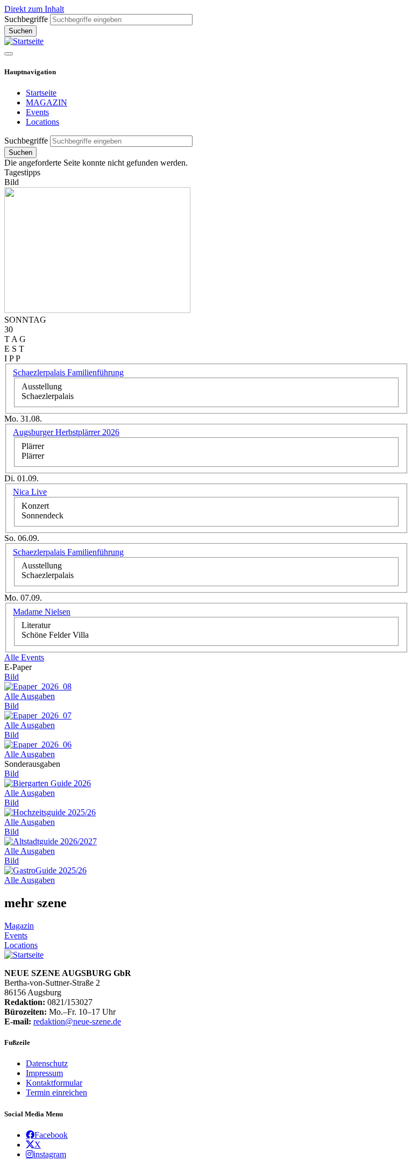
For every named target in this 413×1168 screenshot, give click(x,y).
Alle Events (24, 657)
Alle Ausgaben (29, 696)
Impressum (44, 1073)
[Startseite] (24, 41)
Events (37, 112)
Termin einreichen (56, 1092)
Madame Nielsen (41, 611)
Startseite (41, 92)
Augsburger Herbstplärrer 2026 (66, 432)
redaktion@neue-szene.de (77, 1021)
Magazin (19, 925)
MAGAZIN (46, 102)
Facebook (51, 1134)
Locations (42, 121)
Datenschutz (47, 1063)
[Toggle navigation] (8, 53)
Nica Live (30, 491)
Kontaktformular (54, 1082)
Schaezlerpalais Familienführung (68, 372)
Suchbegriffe (26, 19)
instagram (49, 1154)
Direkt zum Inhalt (34, 8)
